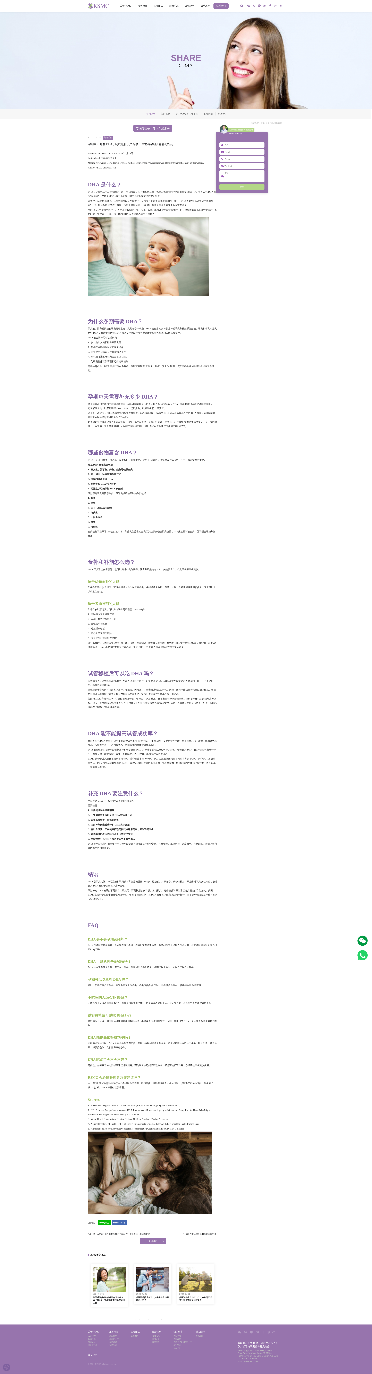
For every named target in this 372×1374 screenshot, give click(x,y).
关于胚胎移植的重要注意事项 (202, 1234)
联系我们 (221, 6)
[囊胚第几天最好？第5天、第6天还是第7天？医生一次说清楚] (195, 1279)
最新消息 (174, 6)
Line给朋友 (104, 1223)
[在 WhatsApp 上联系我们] (254, 6)
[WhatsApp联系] (362, 955)
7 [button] (161, 1319)
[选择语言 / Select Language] (241, 6)
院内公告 (156, 1339)
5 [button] (152, 1319)
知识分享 (189, 6)
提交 (242, 187)
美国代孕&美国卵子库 (187, 114)
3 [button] (144, 1319)
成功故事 (205, 6)
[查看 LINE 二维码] (259, 6)
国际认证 (91, 1342)
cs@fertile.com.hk (251, 1361)
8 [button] (165, 1319)
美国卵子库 (114, 1339)
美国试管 (278, 123)
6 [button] (157, 1319)
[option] (109, 1284)
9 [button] (170, 1319)
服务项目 (142, 6)
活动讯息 (156, 1336)
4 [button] (148, 1319)
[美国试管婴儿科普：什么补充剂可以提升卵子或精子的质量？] (152, 1279)
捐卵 (200, 758)
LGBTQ (222, 113)
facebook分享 (119, 1223)
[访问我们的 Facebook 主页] (270, 6)
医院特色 (91, 1339)
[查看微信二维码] (248, 6)
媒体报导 (156, 1342)
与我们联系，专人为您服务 (152, 128)
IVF (149, 163)
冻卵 (149, 210)
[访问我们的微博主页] (265, 6)
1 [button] (135, 1319)
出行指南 (208, 114)
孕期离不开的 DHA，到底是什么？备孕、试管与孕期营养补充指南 (99, 5)
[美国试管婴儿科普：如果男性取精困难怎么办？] (109, 1279)
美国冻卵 (165, 114)
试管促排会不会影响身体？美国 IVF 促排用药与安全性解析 (123, 1234)
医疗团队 (158, 6)
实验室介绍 (92, 1345)
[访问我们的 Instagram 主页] (275, 6)
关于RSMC (126, 6)
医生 (107, 205)
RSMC (99, 167)
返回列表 (153, 1241)
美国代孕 (113, 1336)
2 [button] (139, 1319)
